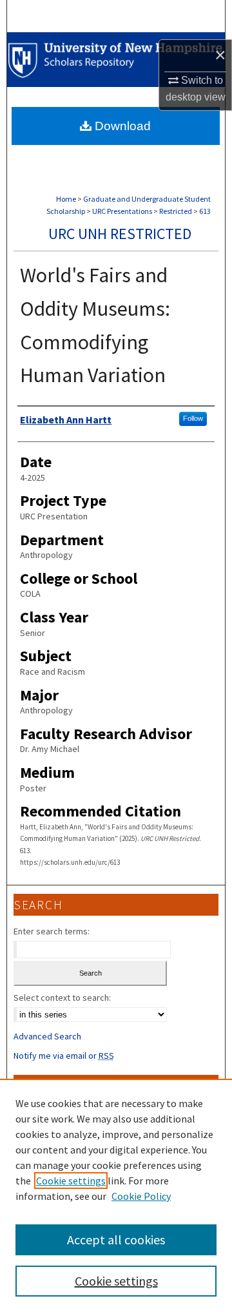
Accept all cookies (116, 1239)
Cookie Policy (141, 1196)
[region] (116, 1195)
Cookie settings (71, 1180)
